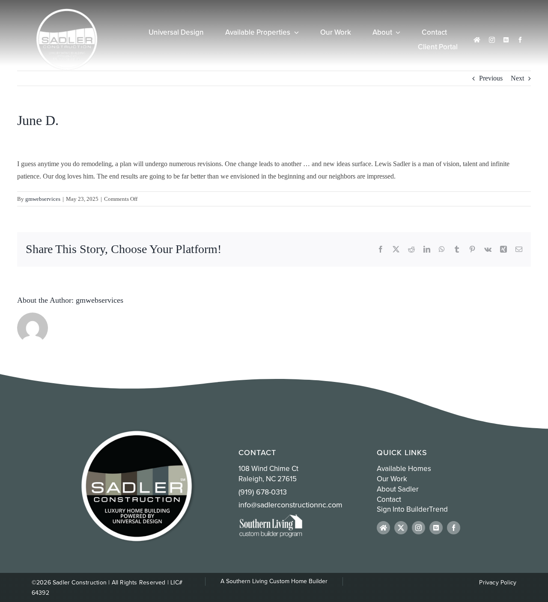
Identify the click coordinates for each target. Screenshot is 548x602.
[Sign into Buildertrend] (506, 40)
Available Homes (404, 468)
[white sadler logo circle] (67, 11)
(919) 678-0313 (262, 491)
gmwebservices (42, 199)
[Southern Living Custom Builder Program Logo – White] (270, 517)
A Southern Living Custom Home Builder (274, 581)
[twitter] (401, 527)
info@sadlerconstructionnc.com (290, 504)
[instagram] (492, 40)
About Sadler (398, 489)
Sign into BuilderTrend (412, 509)
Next (517, 78)
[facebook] (520, 40)
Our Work (392, 479)
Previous (491, 78)
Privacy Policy (497, 582)
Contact (389, 499)
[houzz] (477, 40)
